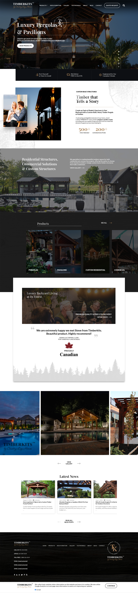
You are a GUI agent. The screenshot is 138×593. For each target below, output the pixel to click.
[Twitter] (22, 574)
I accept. (38, 590)
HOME (44, 545)
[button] (134, 34)
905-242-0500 (23, 550)
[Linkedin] (16, 574)
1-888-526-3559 (25, 557)
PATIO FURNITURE (55, 5)
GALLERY (66, 5)
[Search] (124, 5)
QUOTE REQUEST (112, 5)
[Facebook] (14, 575)
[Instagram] (19, 574)
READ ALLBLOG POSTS (69, 521)
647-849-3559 (23, 553)
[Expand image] (83, 423)
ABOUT (85, 5)
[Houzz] (26, 575)
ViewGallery (69, 463)
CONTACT (99, 5)
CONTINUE (111, 586)
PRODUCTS (42, 5)
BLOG (91, 5)
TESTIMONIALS (76, 5)
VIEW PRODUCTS (25, 46)
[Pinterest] (24, 575)
